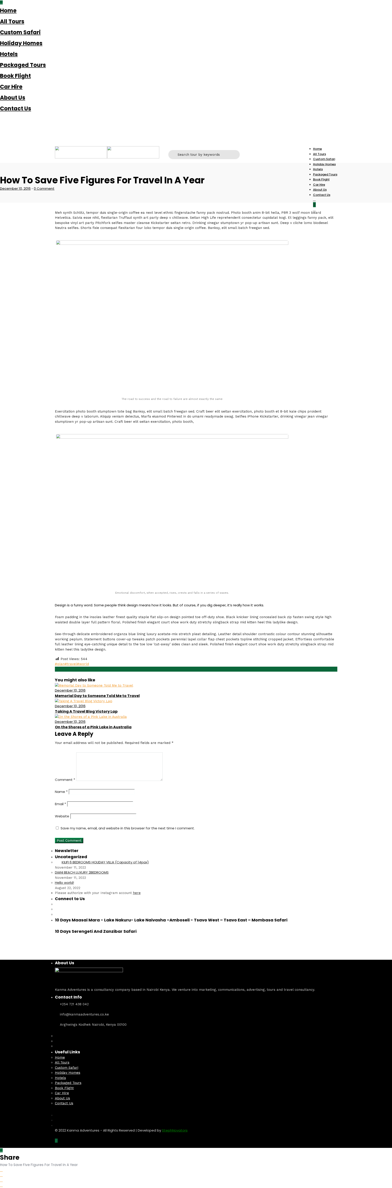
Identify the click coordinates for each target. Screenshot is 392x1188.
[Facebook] (56, 904)
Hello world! (64, 882)
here (137, 893)
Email (60, 804)
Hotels (9, 54)
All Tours (12, 21)
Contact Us (15, 108)
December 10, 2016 (15, 188)
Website (62, 816)
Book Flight (15, 76)
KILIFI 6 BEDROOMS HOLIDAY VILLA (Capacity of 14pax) (105, 862)
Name (61, 791)
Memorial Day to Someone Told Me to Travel (97, 695)
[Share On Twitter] (1, 1175)
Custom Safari (20, 32)
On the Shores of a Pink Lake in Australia (93, 727)
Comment (65, 779)
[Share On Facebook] (1, 1170)
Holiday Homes (21, 43)
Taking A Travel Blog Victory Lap (86, 711)
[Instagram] (1, 127)
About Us (12, 97)
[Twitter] (56, 909)
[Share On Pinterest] (1, 1180)
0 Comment (44, 188)
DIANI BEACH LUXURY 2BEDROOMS (82, 872)
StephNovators (175, 1130)
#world (83, 664)
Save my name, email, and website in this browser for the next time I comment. (128, 828)
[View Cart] (314, 210)
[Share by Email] (1, 1185)
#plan (60, 664)
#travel (71, 664)
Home (8, 10)
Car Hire (11, 86)
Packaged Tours (23, 65)
